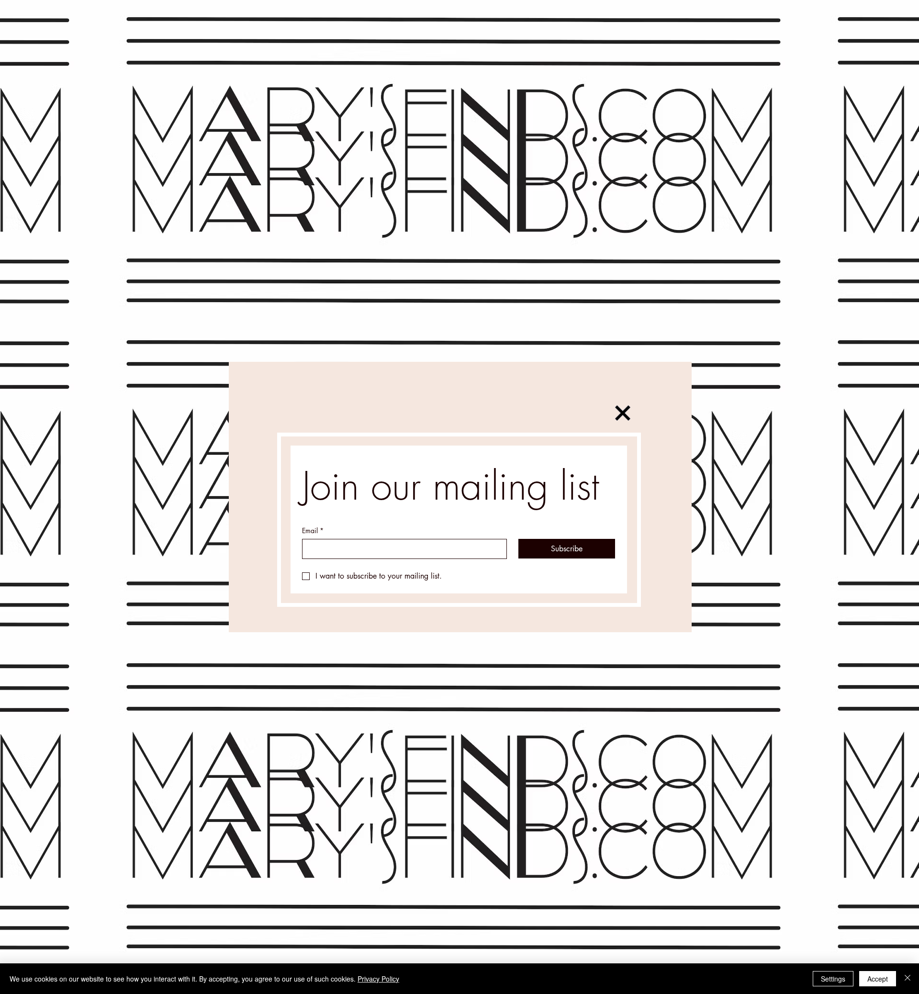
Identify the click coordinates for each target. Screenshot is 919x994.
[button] (622, 413)
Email (313, 530)
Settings (833, 978)
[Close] (907, 978)
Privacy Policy (378, 978)
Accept (877, 978)
